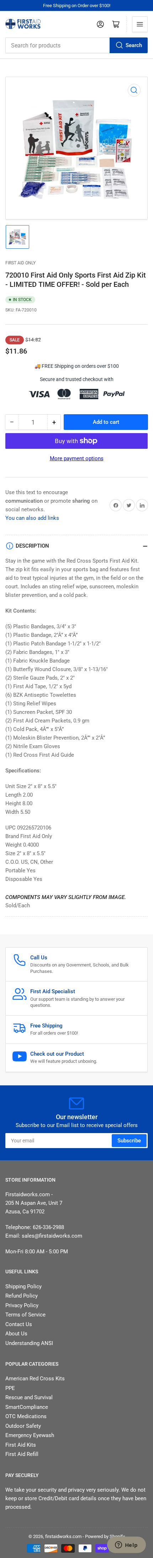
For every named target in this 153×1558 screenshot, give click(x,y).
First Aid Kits (20, 1445)
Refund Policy (21, 1296)
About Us (16, 1333)
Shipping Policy (23, 1286)
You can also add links (32, 518)
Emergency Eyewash (29, 1435)
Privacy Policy (21, 1305)
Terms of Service (25, 1314)
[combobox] (76, 45)
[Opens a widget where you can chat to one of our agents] (126, 1545)
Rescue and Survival (29, 1397)
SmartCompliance (26, 1407)
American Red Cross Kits (35, 1378)
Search (134, 45)
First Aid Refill (21, 1454)
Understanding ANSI (29, 1343)
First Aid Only (20, 262)
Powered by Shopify (105, 1536)
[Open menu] (140, 24)
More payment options (77, 458)
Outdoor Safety (23, 1426)
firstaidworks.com (63, 1536)
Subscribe (129, 1140)
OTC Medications (26, 1416)
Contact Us (18, 1324)
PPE (10, 1388)
